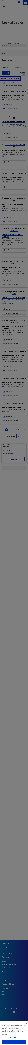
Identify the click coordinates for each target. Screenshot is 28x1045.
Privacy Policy (12, 1033)
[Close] (26, 1023)
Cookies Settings (14, 1037)
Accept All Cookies (14, 1042)
